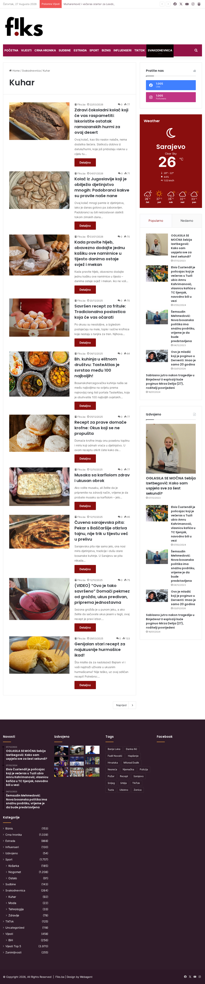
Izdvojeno (11, 853)
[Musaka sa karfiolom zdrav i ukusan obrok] (39, 486)
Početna (11, 50)
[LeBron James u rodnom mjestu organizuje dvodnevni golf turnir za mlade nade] (61, 750)
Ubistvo (124, 789)
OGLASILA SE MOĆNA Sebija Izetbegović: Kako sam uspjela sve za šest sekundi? (181, 246)
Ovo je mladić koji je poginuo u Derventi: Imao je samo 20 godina (183, 358)
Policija (144, 769)
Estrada (80, 50)
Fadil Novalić (115, 755)
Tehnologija (16, 909)
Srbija (123, 782)
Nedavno (187, 221)
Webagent (86, 976)
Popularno (156, 221)
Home (16, 70)
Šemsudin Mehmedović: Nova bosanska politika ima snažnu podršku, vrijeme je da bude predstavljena (183, 326)
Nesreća (112, 769)
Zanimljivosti (13, 952)
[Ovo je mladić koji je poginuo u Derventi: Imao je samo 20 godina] (157, 356)
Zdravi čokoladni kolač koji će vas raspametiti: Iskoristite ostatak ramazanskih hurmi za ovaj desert (101, 121)
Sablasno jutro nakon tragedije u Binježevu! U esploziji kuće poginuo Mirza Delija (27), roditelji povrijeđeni (170, 381)
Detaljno (85, 162)
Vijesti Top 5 (13, 946)
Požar (111, 776)
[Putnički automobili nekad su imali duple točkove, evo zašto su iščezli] (77, 750)
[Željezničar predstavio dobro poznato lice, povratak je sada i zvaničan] (92, 760)
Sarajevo (139, 776)
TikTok (139, 50)
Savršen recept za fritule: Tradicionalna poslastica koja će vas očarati (100, 311)
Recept (124, 776)
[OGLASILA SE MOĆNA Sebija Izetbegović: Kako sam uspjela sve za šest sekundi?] (157, 244)
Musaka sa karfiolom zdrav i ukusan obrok (102, 477)
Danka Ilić (131, 748)
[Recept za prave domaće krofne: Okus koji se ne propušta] (39, 433)
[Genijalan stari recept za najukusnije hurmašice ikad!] (39, 655)
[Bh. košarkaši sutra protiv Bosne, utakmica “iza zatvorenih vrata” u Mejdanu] (77, 772)
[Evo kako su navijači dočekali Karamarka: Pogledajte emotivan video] (77, 761)
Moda (12, 903)
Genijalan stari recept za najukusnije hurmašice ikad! (99, 649)
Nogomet (14, 872)
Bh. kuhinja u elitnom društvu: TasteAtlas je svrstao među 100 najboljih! (97, 367)
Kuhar (12, 896)
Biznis (106, 50)
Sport (94, 50)
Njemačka (128, 769)
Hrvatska (113, 762)
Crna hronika (45, 50)
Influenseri (123, 50)
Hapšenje (133, 755)
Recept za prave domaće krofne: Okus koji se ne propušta (100, 427)
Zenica (138, 789)
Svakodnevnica (160, 50)
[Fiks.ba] (24, 26)
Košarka (13, 865)
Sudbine (65, 50)
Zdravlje (13, 915)
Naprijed (121, 705)
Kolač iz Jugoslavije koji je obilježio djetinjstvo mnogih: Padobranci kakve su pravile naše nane (101, 187)
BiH (10, 940)
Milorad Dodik (131, 762)
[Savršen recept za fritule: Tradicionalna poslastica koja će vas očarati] (39, 317)
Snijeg (111, 782)
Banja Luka (114, 748)
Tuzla (111, 789)
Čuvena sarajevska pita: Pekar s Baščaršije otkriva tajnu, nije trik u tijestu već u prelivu (101, 531)
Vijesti (26, 50)
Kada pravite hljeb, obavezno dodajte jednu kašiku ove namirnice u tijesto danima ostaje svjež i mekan (99, 253)
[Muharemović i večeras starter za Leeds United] (92, 750)
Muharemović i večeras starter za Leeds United (93, 4)
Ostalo (12, 878)
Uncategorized (14, 927)
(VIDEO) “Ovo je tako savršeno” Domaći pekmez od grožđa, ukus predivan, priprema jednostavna (102, 594)
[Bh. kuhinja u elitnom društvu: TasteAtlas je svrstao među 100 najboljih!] (39, 374)
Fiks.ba (81, 104)
